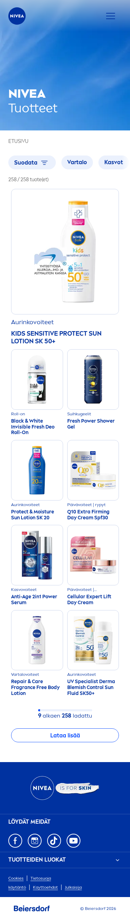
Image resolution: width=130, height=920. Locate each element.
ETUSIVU (18, 141)
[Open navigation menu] (110, 16)
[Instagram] (35, 841)
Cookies (16, 878)
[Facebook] (15, 841)
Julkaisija (73, 887)
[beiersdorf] (32, 908)
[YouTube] (73, 841)
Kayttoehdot (45, 887)
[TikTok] (54, 841)
